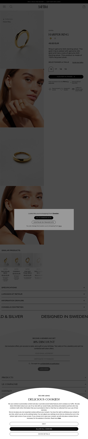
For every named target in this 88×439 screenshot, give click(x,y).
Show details (44, 434)
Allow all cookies (44, 429)
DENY (44, 424)
